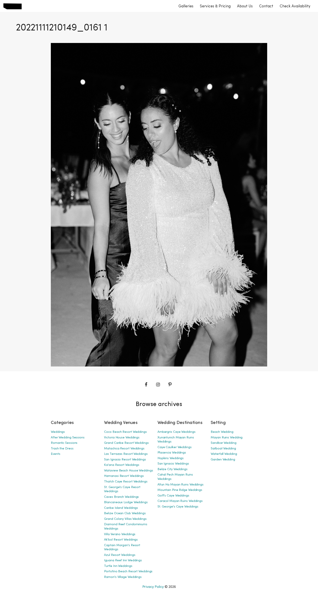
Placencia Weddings (171, 452)
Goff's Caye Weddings (173, 495)
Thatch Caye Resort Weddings (125, 481)
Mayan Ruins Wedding (227, 437)
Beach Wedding (222, 432)
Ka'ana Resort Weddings (121, 465)
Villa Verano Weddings (119, 534)
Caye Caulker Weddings (174, 447)
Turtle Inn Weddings (118, 566)
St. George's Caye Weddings (177, 506)
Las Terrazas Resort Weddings (126, 454)
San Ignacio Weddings (173, 463)
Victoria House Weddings (122, 437)
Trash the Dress (62, 448)
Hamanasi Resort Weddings (124, 476)
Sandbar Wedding (223, 443)
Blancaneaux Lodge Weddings (126, 502)
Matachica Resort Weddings (124, 448)
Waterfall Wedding (224, 454)
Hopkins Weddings (170, 458)
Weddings (58, 432)
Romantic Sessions (64, 443)
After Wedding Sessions (68, 437)
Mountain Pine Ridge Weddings (179, 490)
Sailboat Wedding (223, 448)
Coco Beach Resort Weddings (125, 432)
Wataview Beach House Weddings (128, 470)
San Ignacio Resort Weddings (125, 459)
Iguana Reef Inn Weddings (123, 560)
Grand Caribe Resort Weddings (126, 443)
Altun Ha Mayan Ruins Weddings (180, 484)
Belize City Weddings (172, 469)
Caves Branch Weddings (121, 497)
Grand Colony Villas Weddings (125, 519)
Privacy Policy (153, 587)
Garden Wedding (223, 459)
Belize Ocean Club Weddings (125, 513)
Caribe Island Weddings (121, 508)
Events (55, 454)
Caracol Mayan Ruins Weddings (180, 501)
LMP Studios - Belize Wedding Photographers (12, 6)
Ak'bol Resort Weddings (121, 539)
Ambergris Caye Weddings (176, 432)
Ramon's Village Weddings (123, 577)
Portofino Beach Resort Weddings (128, 571)
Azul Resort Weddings (119, 555)
